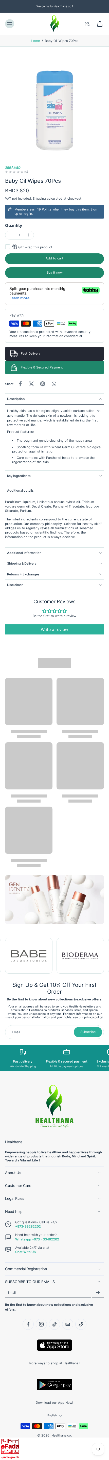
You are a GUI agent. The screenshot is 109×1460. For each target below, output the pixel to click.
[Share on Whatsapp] (53, 383)
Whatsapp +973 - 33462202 (37, 1239)
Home (35, 41)
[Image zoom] (54, 106)
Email (12, 1292)
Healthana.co (61, 1435)
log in (28, 214)
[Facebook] (28, 1324)
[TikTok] (54, 1324)
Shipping (40, 198)
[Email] (67, 1324)
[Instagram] (41, 1324)
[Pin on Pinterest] (42, 383)
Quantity (13, 225)
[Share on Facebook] (20, 383)
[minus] (10, 235)
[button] (54, 258)
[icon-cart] (98, 24)
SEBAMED (13, 167)
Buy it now (55, 272)
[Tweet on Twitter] (31, 383)
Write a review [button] (54, 629)
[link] (28, 956)
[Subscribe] (98, 1292)
